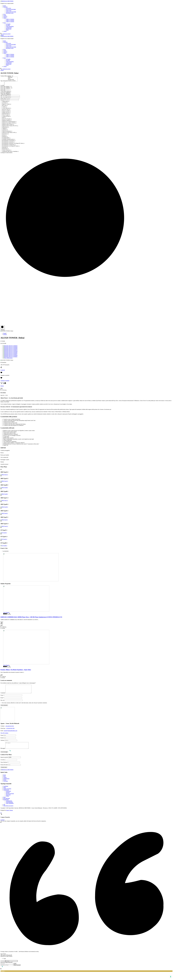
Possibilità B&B (6, 137)
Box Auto (5, 105)
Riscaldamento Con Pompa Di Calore (11, 146)
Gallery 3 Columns (10, 20)
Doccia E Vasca (6, 109)
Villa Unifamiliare (10, 803)
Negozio (8, 792)
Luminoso (5, 129)
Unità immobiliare (10, 26)
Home (4, 5)
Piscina (4, 135)
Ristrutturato (5, 148)
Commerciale (9, 27)
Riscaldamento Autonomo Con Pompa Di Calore (13, 143)
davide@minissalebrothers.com (10, 730)
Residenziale (8, 28)
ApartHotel (5, 786)
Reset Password (17, 965)
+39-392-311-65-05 (6, 33)
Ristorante (5, 147)
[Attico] (12, 78)
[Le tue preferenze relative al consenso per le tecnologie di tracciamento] (170, 976)
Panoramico (5, 133)
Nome (2, 695)
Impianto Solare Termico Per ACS (10, 125)
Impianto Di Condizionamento (9, 121)
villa (4, 804)
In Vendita (8, 24)
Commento (3, 692)
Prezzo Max (3, 87)
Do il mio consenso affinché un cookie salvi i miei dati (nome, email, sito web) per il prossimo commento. (24, 702)
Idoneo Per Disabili (7, 119)
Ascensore (5, 102)
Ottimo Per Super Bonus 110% (9, 132)
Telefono (2, 740)
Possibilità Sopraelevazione (8, 139)
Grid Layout (8, 10)
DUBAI (5, 334)
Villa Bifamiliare (9, 802)
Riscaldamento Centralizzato (9, 144)
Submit (2, 35)
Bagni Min (3, 93)
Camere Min (3, 91)
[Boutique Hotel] (12, 79)
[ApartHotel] (12, 77)
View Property (6, 612)
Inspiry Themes (9, 810)
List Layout (8, 8)
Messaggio (3, 748)
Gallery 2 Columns (10, 19)
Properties (5, 7)
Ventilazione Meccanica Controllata (10, 151)
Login (15, 963)
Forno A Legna (6, 114)
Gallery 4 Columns (10, 21)
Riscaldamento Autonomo (8, 142)
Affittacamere (5, 101)
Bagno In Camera (6, 104)
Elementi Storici (6, 113)
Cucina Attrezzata (6, 108)
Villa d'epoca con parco (8, 805)
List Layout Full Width (11, 9)
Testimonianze (6, 778)
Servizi (4, 779)
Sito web (2, 700)
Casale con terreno (7, 788)
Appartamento (9, 800)
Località (2, 85)
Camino (4, 106)
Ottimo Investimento (7, 131)
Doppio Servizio (6, 112)
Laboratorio (8, 791)
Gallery (4, 17)
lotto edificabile (6, 798)
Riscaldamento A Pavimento (8, 140)
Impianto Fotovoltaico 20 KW (9, 123)
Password (3, 962)
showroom (8, 794)
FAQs (7, 30)
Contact (5, 31)
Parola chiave (4, 98)
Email (2, 697)
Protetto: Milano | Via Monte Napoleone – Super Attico (16, 669)
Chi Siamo (5, 781)
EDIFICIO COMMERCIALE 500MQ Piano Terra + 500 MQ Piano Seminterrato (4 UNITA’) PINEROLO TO (31, 617)
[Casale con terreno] (12, 80)
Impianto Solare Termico (8, 124)
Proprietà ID (3, 99)
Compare (2, 819)
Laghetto (4, 128)
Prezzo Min (3, 86)
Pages (4, 22)
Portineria (5, 136)
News (4, 14)
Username (3, 960)
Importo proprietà (4, 757)
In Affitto (8, 25)
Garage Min (3, 94)
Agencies (5, 16)
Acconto (2, 759)
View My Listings (4, 733)
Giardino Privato (6, 116)
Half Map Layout (9, 13)
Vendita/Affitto (4, 76)
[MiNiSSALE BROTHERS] (7, 1)
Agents (4, 15)
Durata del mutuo (4, 764)
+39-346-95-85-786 (9, 726)
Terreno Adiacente (6, 150)
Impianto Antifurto (6, 120)
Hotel (4, 117)
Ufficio (7, 796)
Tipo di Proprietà (4, 80)
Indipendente (5, 127)
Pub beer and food (10, 793)
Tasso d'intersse (4, 762)
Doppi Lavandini (6, 110)
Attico (4, 787)
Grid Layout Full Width (11, 11)
